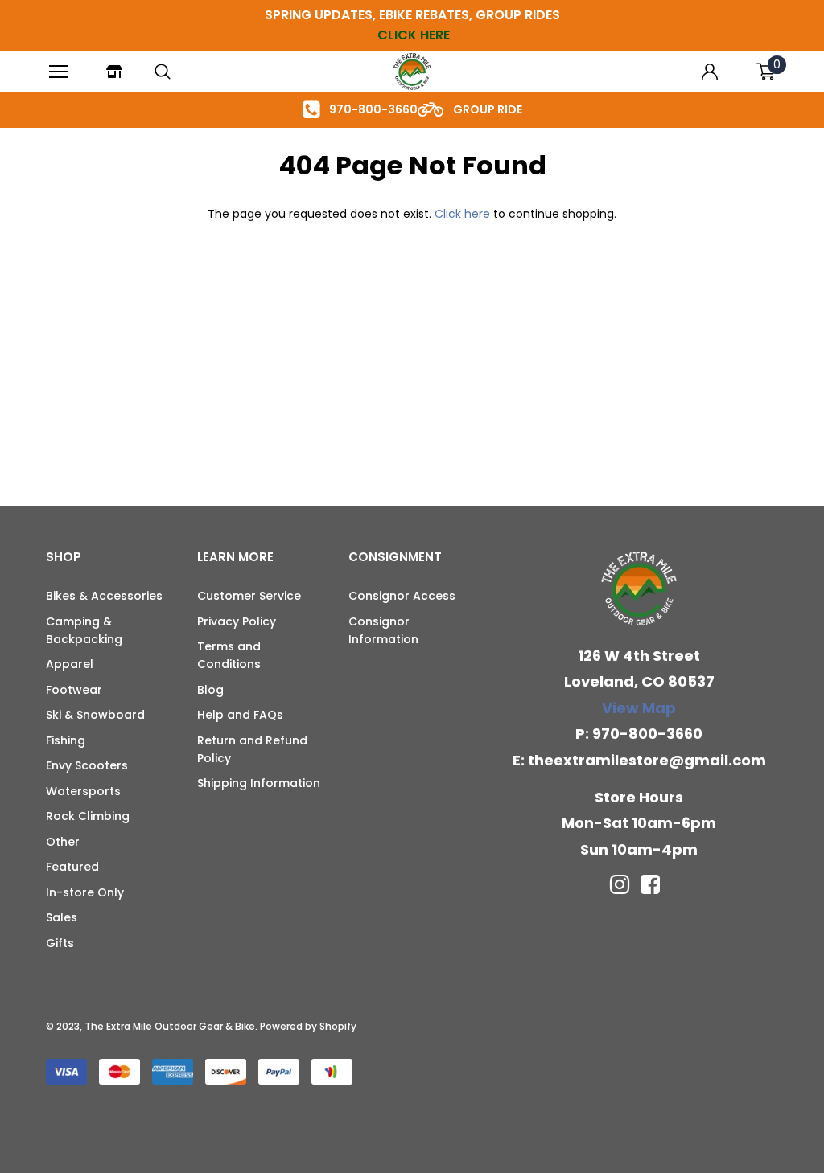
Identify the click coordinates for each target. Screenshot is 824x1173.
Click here (464, 214)
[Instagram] (619, 884)
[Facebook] (650, 884)
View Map (639, 708)
